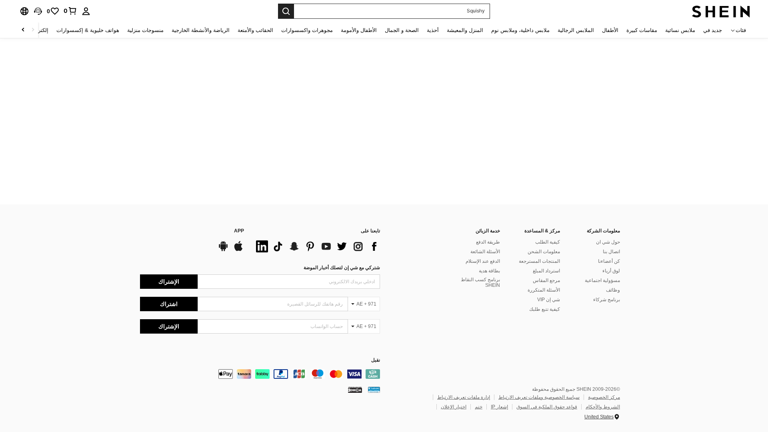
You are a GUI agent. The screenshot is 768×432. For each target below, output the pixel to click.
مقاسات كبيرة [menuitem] (641, 30)
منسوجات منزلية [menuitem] (145, 30)
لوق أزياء (611, 271)
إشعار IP (499, 407)
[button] (38, 11)
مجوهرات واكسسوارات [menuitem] (307, 30)
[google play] (223, 250)
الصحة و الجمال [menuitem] (402, 30)
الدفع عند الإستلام (483, 261)
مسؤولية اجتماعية (602, 280)
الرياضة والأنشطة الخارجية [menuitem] (201, 30)
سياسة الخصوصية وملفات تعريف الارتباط (539, 397)
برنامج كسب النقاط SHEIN (480, 282)
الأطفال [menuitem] (610, 30)
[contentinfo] (260, 374)
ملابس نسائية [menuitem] (680, 30)
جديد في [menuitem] (712, 30)
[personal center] (86, 11)
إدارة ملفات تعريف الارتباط (463, 397)
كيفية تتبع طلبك (544, 309)
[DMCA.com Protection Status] (355, 389)
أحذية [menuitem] (433, 30)
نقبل (375, 360)
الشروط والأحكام (603, 407)
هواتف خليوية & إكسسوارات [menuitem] (87, 30)
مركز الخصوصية (604, 397)
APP (239, 231)
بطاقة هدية (489, 271)
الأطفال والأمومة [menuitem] (359, 30)
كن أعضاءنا (609, 261)
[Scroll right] (23, 30)
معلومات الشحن (544, 251)
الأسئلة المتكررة (544, 290)
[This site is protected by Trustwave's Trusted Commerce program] (374, 389)
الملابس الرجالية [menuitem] (576, 30)
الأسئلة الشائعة (485, 251)
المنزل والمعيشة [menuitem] (465, 30)
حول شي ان (608, 242)
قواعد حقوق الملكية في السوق (546, 407)
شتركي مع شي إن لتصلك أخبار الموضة (342, 267)
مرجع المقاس (546, 280)
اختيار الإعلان (453, 407)
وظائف (613, 290)
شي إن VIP (548, 299)
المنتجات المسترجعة (539, 261)
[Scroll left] (33, 30)
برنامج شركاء (606, 299)
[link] (70, 11)
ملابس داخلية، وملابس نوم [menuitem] (520, 30)
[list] (316, 246)
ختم (478, 407)
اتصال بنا (611, 251)
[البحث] (286, 11)
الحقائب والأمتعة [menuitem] (255, 30)
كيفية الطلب (547, 242)
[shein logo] (721, 11)
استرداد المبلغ (546, 271)
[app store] (238, 250)
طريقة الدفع (488, 242)
